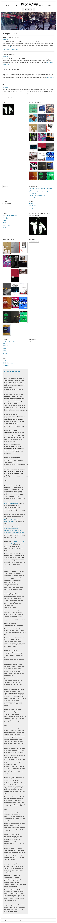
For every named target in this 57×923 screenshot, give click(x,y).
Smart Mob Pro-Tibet (11, 37)
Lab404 (4, 223)
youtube (25, 80)
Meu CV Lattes (6, 225)
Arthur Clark (6, 80)
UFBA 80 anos (32, 193)
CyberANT (5, 218)
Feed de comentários (34, 207)
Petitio (5, 64)
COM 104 (5, 217)
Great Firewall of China (12, 70)
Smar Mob (13, 49)
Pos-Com (5, 227)
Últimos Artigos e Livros (12, 371)
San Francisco (7, 49)
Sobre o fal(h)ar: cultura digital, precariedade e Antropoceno (15, 543)
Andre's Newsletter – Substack (10, 215)
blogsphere (6, 97)
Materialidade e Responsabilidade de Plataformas (41, 192)
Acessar (31, 203)
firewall (19, 80)
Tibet (17, 49)
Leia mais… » (12, 47)
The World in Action (10, 54)
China (16, 80)
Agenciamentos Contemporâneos (37, 195)
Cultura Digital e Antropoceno (36, 197)
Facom (4, 222)
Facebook (5, 220)
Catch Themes (51, 920)
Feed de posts (32, 205)
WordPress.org (33, 208)
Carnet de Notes (29, 4)
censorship (11, 80)
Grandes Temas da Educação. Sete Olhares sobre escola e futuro (14, 519)
